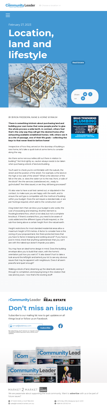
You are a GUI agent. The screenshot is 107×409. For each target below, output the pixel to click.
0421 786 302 (28, 401)
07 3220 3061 (16, 401)
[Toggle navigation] (8, 15)
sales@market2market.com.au (22, 403)
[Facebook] (90, 94)
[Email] (84, 94)
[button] (50, 5)
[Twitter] (83, 99)
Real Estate (78, 62)
